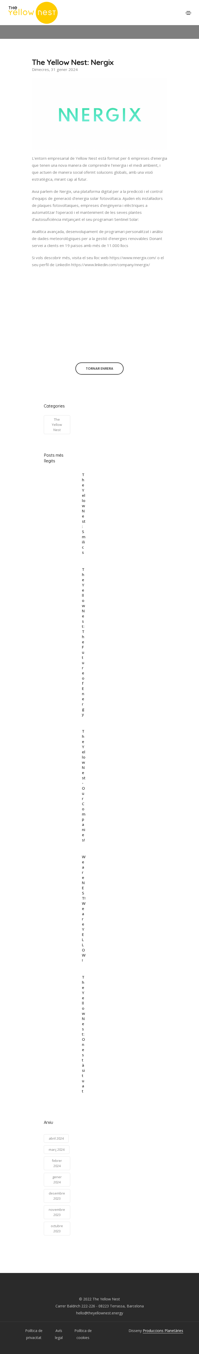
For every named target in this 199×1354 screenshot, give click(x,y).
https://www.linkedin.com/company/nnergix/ (110, 264)
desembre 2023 (57, 1196)
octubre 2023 (57, 1228)
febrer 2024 (57, 1163)
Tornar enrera (99, 368)
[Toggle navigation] (188, 13)
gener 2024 (57, 1179)
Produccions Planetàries (163, 1330)
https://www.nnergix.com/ (133, 257)
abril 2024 (56, 1138)
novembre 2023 (57, 1212)
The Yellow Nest (57, 424)
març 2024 (57, 1149)
